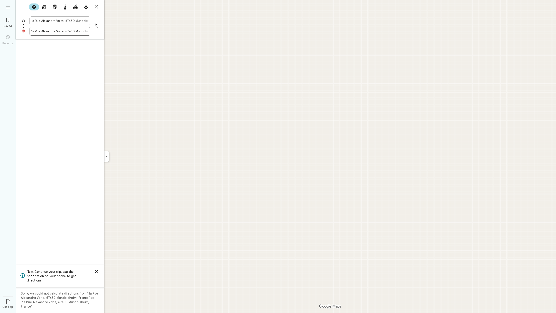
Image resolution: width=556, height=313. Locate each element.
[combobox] (60, 21)
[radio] (34, 7)
